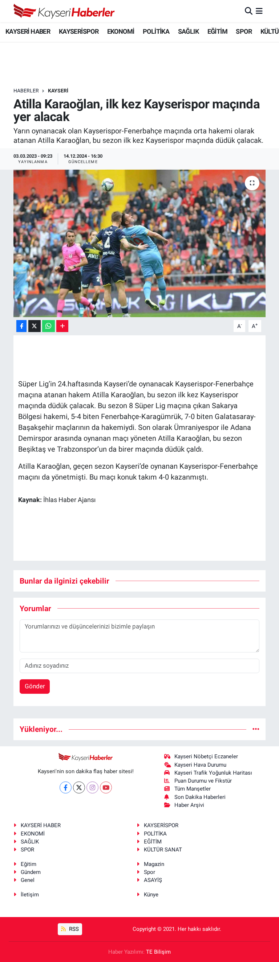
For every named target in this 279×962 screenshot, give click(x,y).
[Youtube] (106, 787)
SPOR (244, 31)
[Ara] (248, 10)
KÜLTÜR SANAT (163, 849)
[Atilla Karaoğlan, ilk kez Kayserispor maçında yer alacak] (139, 243)
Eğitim (28, 864)
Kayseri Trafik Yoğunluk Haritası (213, 773)
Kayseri (58, 91)
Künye (151, 894)
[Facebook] (66, 787)
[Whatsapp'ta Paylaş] (48, 326)
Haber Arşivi (189, 805)
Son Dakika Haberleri (200, 797)
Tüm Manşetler (192, 788)
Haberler (26, 91)
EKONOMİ (120, 31)
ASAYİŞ (153, 880)
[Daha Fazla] (62, 326)
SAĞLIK (188, 31)
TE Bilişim (158, 952)
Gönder (35, 686)
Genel (28, 880)
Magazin (154, 864)
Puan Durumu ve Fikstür (203, 781)
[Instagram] (92, 787)
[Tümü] (255, 729)
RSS (73, 929)
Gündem (31, 872)
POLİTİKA (156, 31)
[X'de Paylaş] (34, 326)
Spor (149, 872)
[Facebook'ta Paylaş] (21, 326)
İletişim (30, 894)
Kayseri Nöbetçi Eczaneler (206, 756)
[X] (79, 787)
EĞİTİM (217, 31)
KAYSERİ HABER (27, 31)
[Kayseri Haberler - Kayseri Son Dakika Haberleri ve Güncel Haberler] (64, 11)
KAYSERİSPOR (78, 31)
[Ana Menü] (259, 10)
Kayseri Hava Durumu (200, 765)
